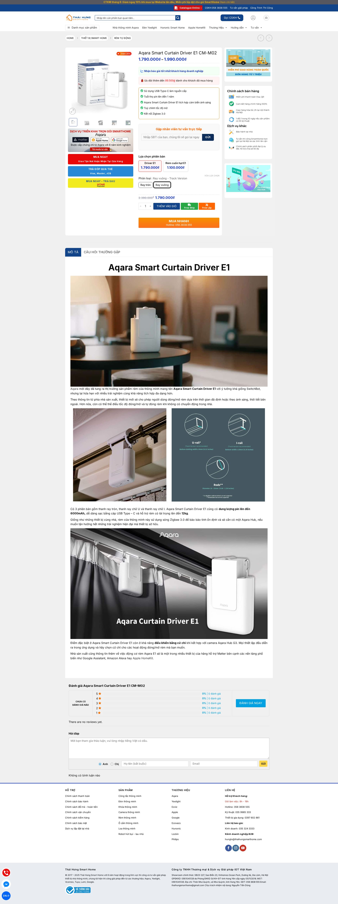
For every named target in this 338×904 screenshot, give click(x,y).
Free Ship (189, 207)
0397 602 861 (252, 817)
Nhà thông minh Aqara (126, 27)
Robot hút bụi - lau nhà (130, 834)
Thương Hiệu (216, 27)
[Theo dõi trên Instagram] (235, 848)
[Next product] (261, 38)
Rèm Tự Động (122, 38)
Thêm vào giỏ (166, 206)
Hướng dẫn (237, 27)
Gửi (263, 763)
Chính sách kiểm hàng (77, 817)
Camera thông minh (129, 812)
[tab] (73, 252)
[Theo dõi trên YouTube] (243, 848)
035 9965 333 (243, 812)
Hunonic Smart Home (172, 27)
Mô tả (73, 252)
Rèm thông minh (127, 817)
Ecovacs (176, 823)
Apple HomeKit (196, 27)
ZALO (6, 895)
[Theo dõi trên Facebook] (228, 848)
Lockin (175, 834)
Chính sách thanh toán (77, 796)
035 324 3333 (246, 828)
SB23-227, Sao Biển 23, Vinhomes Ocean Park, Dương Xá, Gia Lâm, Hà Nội (231, 875)
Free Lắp (207, 207)
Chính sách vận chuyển (78, 812)
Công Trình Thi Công (261, 8)
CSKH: (216, 8)
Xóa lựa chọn (212, 175)
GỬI (207, 137)
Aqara (74, 388)
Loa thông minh (126, 828)
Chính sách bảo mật (76, 823)
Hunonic (176, 828)
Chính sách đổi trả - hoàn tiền (81, 806)
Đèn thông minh (127, 801)
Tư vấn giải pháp (239, 8)
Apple (175, 812)
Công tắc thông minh (129, 796)
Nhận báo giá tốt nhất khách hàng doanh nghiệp (173, 71)
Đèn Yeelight (149, 27)
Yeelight (176, 801)
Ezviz (174, 806)
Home (70, 38)
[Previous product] (269, 38)
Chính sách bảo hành (76, 801)
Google (176, 817)
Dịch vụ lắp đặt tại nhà (77, 828)
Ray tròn (145, 184)
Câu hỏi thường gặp (102, 252)
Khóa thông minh (127, 806)
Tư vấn (255, 27)
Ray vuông (162, 184)
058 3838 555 (242, 806)
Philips (175, 839)
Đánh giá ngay (250, 703)
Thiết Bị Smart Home (94, 38)
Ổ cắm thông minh (128, 823)
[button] (253, 18)
